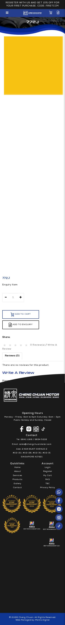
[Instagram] (59, 509)
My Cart (47, 476)
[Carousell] (59, 517)
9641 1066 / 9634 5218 (34, 440)
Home (17, 468)
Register (47, 472)
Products (17, 480)
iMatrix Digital (42, 620)
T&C (48, 484)
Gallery (17, 484)
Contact (17, 488)
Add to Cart (23, 314)
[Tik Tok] (59, 526)
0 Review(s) (37, 345)
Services (17, 476)
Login (48, 468)
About (17, 472)
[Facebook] (59, 500)
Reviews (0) (12, 356)
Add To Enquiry (23, 325)
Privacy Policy (47, 488)
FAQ (47, 480)
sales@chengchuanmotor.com (35, 444)
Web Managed (23, 620)
